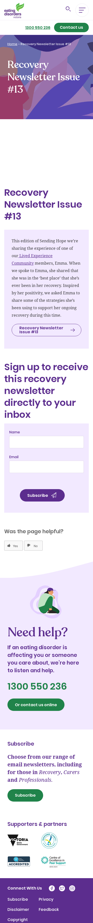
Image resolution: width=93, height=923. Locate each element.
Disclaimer (18, 910)
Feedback (49, 910)
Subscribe (25, 795)
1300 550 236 (37, 28)
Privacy (46, 899)
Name (14, 432)
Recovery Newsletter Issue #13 (38, 153)
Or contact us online (36, 705)
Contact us (71, 27)
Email (14, 456)
